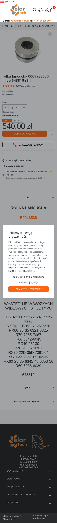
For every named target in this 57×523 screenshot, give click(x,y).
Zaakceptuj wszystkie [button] (29, 289)
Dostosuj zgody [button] (28, 282)
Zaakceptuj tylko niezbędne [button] (28, 276)
